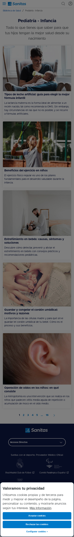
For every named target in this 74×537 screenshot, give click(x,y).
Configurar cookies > (37, 532)
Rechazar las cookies (37, 524)
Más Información (40, 508)
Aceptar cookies (37, 515)
